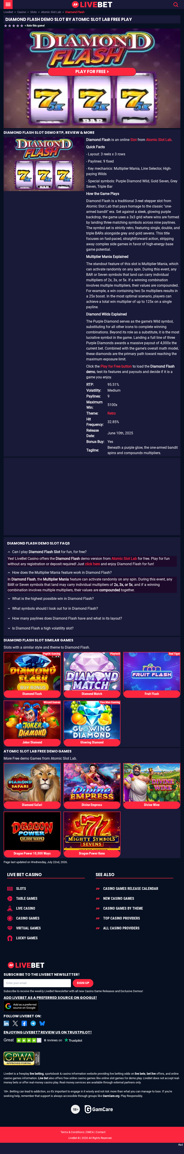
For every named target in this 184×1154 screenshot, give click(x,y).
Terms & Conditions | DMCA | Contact (92, 1132)
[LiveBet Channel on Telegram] (33, 1023)
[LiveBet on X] (15, 1023)
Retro (111, 413)
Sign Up (83, 983)
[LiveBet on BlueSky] (42, 1023)
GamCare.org (111, 1096)
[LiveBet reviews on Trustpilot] (46, 1040)
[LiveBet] (92, 4)
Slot (133, 140)
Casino (21, 12)
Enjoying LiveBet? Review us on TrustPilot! (48, 1032)
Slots (33, 12)
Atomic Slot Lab (51, 12)
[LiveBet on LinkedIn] (6, 1023)
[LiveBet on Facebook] (24, 1023)
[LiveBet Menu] (8, 4)
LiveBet (8, 12)
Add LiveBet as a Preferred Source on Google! (50, 997)
